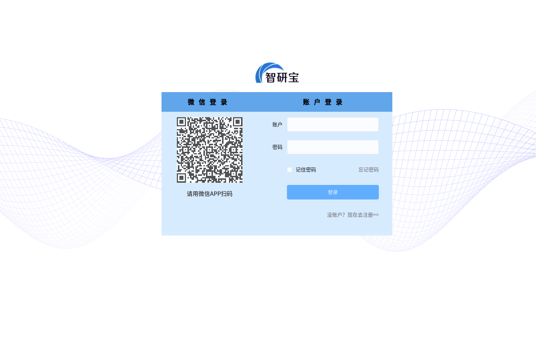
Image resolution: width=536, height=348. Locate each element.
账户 (277, 124)
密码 (277, 147)
